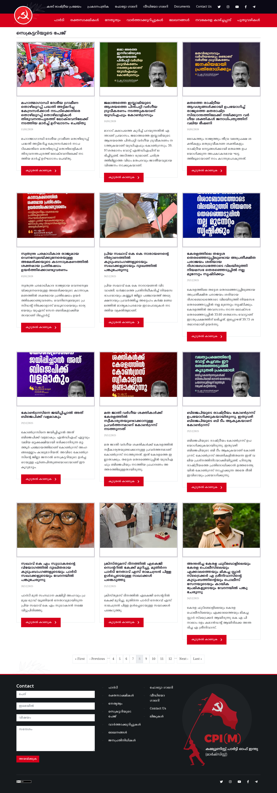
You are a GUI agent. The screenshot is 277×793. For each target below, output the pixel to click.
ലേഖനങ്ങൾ (179, 20)
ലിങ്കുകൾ (157, 716)
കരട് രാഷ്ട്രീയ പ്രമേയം (64, 7)
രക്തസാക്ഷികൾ (84, 20)
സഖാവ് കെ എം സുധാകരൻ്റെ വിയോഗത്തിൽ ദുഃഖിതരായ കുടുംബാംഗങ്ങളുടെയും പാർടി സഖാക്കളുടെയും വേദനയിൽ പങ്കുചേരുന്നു (49, 572)
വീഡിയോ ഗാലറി (155, 7)
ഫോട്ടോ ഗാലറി (126, 7)
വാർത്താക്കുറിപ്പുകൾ (145, 20)
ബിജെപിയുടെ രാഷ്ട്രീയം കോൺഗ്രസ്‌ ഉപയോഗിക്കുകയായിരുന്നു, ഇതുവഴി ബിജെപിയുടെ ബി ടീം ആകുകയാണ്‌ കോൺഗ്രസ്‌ (221, 419)
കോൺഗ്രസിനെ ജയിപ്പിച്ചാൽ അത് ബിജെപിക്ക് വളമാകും (52, 415)
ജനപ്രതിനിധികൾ (122, 740)
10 (155, 659)
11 (163, 659)
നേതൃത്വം (113, 20)
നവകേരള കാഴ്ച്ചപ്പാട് (213, 20)
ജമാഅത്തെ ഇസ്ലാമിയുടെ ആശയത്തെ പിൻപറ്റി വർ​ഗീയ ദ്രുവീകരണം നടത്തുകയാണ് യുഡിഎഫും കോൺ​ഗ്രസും (130, 109)
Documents (182, 7)
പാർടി (59, 20)
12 (171, 659)
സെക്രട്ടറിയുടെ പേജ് (119, 714)
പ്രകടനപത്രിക (98, 7)
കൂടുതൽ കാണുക (39, 170)
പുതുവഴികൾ (248, 20)
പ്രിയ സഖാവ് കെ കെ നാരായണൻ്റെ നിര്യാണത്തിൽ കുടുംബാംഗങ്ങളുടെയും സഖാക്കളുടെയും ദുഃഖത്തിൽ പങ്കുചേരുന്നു (136, 262)
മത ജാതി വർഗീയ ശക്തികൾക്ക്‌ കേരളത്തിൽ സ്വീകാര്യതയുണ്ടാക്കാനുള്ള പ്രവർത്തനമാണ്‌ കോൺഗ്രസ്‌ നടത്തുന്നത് (133, 421)
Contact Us (204, 7)
